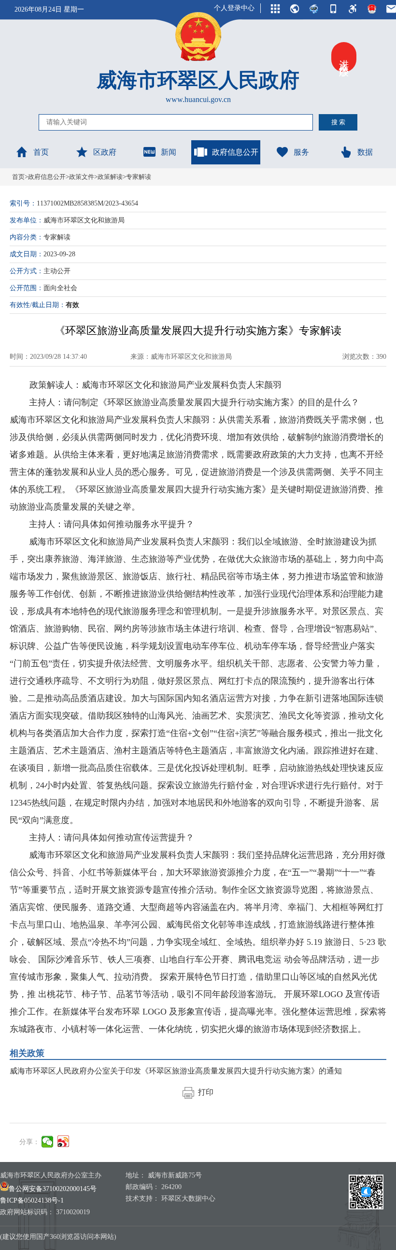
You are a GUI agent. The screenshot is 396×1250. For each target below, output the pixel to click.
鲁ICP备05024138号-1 (32, 1200)
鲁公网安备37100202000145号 (53, 1188)
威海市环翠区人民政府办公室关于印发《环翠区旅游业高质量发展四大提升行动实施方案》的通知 (176, 1071)
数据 (365, 152)
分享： (29, 1142)
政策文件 (81, 176)
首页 (41, 152)
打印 (203, 1092)
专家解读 (138, 176)
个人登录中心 (234, 8)
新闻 (168, 152)
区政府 (104, 152)
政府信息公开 (235, 152)
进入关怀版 (344, 57)
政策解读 (110, 176)
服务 (301, 152)
